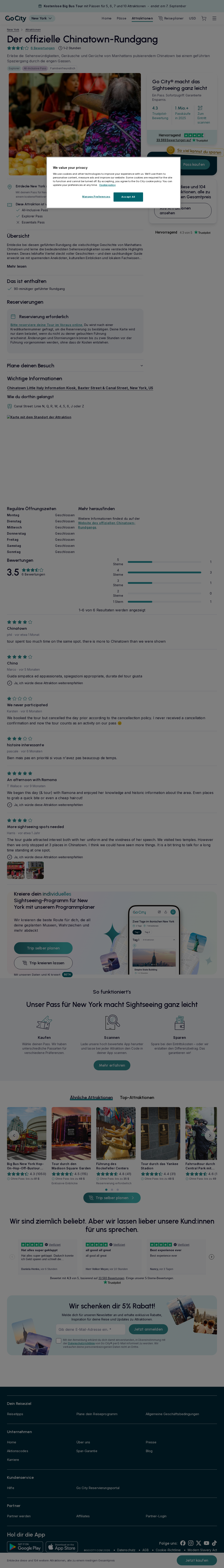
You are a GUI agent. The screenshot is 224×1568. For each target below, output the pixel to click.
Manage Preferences (96, 196)
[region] (113, 182)
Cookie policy (107, 185)
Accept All (128, 196)
